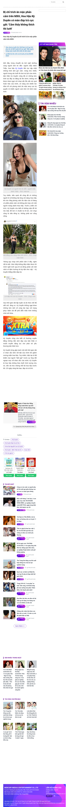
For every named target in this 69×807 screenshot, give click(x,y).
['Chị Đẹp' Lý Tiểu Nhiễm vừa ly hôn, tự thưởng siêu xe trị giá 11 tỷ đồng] (9, 520)
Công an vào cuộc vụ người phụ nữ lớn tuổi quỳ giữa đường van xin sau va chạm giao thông (26, 489)
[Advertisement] (33, 385)
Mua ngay (9, 475)
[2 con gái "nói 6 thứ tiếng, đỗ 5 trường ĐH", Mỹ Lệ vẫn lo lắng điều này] (8, 726)
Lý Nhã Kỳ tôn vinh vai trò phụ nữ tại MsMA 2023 (19, 55)
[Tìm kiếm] (63, 2)
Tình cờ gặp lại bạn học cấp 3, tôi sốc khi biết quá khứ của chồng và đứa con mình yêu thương (26, 532)
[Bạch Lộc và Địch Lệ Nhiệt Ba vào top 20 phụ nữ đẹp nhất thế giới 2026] (9, 575)
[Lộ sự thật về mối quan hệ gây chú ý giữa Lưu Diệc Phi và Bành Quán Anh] (59, 96)
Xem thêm (32, 422)
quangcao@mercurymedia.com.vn (55, 793)
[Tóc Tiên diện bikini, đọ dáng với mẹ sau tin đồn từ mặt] (20, 705)
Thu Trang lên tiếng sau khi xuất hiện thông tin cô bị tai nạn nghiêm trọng (26, 563)
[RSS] (54, 796)
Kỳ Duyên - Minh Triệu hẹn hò (13, 450)
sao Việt (27, 450)
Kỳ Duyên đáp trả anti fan (13, 443)
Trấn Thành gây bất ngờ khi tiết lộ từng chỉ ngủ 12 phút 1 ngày (19, 735)
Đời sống (20, 494)
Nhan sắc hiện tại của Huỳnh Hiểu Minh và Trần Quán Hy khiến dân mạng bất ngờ (52, 69)
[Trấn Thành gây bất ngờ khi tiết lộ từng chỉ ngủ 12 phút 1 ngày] (20, 726)
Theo (23, 426)
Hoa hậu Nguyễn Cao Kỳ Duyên (14, 446)
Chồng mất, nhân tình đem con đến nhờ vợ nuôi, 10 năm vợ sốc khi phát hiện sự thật (26, 613)
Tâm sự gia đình (20, 538)
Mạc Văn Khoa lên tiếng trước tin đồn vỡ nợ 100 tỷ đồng (31, 735)
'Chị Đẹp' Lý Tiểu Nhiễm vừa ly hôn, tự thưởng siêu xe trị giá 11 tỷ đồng (26, 519)
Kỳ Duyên (19, 68)
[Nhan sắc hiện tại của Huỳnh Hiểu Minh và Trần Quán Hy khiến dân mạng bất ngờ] (52, 56)
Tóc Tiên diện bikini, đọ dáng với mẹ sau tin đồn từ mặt (19, 714)
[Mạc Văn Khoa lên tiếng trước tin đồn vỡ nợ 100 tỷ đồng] (32, 726)
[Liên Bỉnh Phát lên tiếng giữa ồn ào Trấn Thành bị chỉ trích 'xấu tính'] (32, 705)
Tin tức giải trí (9, 453)
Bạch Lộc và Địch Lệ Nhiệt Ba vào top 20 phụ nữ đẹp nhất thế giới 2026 (26, 574)
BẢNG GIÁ (49, 796)
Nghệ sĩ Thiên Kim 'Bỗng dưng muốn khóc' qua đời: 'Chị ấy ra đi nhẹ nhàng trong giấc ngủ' (26, 407)
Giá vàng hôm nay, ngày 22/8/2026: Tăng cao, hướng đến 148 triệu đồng (55, 133)
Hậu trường (7, 32)
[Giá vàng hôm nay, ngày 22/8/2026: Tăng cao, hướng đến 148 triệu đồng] (42, 133)
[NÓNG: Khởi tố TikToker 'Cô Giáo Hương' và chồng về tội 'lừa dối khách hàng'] (59, 77)
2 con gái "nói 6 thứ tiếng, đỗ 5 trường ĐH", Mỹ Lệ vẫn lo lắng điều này (7, 736)
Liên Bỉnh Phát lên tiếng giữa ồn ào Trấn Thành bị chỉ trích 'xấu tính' (32, 714)
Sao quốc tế (20, 524)
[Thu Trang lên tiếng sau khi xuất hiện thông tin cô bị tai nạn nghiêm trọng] (9, 564)
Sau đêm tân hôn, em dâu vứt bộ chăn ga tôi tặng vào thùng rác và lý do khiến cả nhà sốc (26, 601)
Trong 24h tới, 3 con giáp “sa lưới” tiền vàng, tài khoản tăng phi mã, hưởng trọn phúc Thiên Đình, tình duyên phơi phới (26, 587)
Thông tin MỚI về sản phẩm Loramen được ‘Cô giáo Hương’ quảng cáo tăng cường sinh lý (45, 86)
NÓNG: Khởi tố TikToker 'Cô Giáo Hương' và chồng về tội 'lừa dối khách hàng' (59, 86)
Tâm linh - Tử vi (21, 510)
